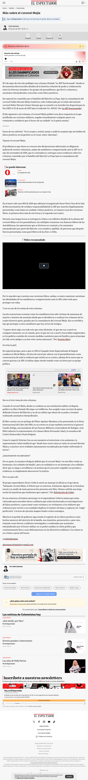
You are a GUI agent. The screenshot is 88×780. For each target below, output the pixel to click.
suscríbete (63, 695)
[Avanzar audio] (80, 62)
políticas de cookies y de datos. (26, 778)
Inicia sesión (54, 695)
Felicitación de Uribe (63, 492)
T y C (21, 706)
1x (83, 61)
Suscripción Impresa (44, 730)
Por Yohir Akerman (16, 567)
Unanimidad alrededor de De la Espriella (30, 182)
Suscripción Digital (44, 733)
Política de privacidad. (34, 706)
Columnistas (21, 180)
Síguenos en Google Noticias (45, 594)
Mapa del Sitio (44, 726)
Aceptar (69, 777)
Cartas (19, 170)
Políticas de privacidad (44, 748)
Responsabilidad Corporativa (44, 743)
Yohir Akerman (13, 26)
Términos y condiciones (44, 746)
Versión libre (64, 339)
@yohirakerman (10, 538)
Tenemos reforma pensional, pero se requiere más (34, 192)
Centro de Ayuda (44, 751)
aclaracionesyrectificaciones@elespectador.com (44, 762)
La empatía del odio (23, 173)
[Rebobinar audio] (76, 62)
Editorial (20, 190)
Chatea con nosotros (45, 736)
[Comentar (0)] (49, 35)
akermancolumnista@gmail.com (18, 544)
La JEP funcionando (71, 108)
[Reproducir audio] (6, 59)
